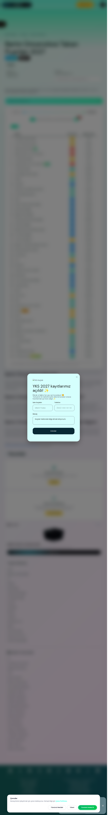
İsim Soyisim (37, 402)
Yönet (72, 807)
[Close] (77, 377)
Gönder (53, 431)
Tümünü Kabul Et (87, 807)
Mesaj (35, 414)
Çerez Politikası (61, 801)
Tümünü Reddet (57, 807)
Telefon (57, 402)
